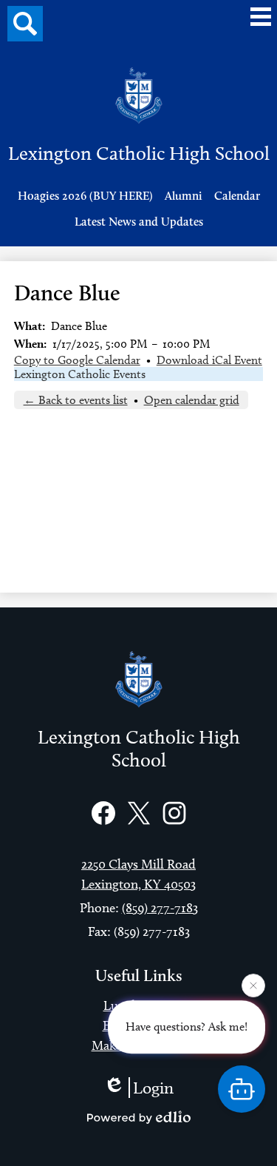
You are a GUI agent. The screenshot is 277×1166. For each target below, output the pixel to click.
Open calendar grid (191, 400)
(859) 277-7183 (160, 908)
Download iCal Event (209, 360)
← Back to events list (76, 400)
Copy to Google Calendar (77, 360)
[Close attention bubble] (253, 985)
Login (153, 1087)
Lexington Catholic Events (80, 374)
